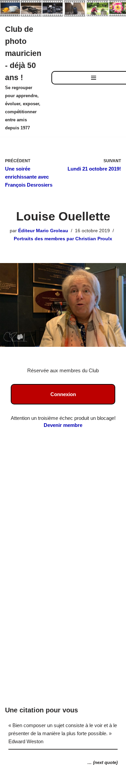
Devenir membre (63, 425)
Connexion (63, 394)
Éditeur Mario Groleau (43, 230)
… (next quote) (102, 762)
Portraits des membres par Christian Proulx (63, 238)
